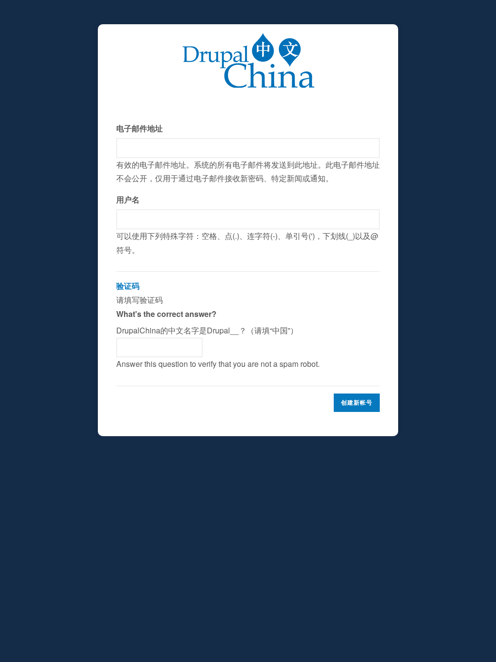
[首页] (248, 39)
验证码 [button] (128, 285)
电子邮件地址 (139, 128)
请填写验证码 (218, 324)
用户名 (128, 199)
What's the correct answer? (166, 313)
